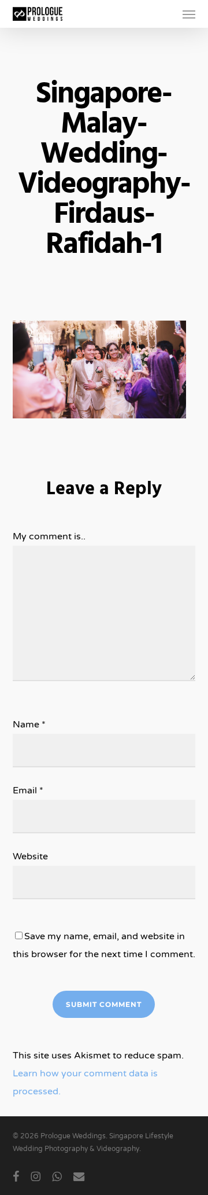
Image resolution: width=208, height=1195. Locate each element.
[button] (189, 14)
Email (28, 790)
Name (29, 724)
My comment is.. (49, 536)
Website (30, 856)
